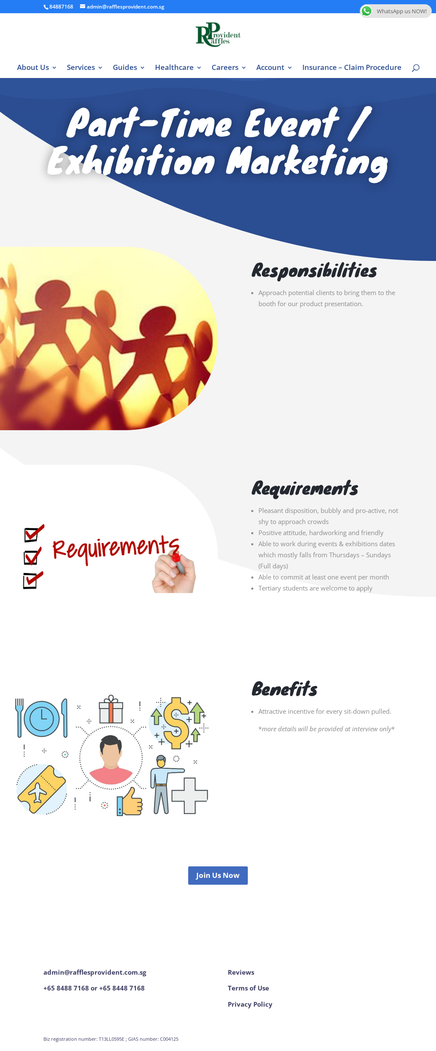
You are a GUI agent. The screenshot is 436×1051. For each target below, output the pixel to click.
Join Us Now (218, 875)
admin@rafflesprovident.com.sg (94, 972)
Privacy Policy (250, 1004)
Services (81, 68)
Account (270, 68)
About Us (33, 68)
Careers (225, 68)
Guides (125, 68)
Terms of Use (248, 988)
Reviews (241, 972)
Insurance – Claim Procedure (352, 68)
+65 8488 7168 (66, 988)
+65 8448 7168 (122, 988)
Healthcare (174, 68)
